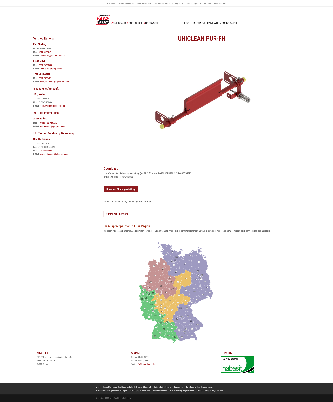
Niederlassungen (126, 4)
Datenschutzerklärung (162, 387)
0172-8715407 (45, 78)
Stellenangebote (194, 4)
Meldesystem (220, 4)
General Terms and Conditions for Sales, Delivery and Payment (127, 387)
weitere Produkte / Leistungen (168, 4)
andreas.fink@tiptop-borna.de (52, 126)
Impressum (178, 387)
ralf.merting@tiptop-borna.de (52, 55)
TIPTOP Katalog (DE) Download (182, 391)
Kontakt (207, 4)
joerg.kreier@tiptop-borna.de (52, 106)
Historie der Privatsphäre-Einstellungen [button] (111, 391)
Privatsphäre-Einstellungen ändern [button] (199, 387)
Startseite (111, 4)
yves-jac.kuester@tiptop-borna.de (54, 81)
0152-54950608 (45, 65)
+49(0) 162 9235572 (48, 123)
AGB (98, 387)
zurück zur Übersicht (117, 213)
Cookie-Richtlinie (160, 391)
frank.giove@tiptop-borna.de (52, 68)
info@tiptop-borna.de (145, 364)
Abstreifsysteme (144, 4)
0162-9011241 (45, 52)
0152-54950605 (45, 150)
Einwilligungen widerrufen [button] (140, 391)
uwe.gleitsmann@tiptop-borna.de (54, 154)
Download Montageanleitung (121, 189)
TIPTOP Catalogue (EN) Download (210, 391)
